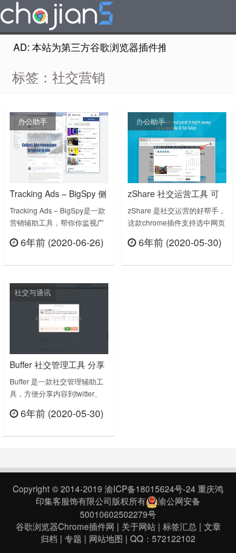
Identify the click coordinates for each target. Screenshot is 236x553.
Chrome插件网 (57, 17)
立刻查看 (86, 257)
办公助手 (32, 121)
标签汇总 (180, 526)
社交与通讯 (33, 292)
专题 (73, 538)
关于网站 (139, 526)
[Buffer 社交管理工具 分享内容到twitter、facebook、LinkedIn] (59, 317)
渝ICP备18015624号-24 (150, 489)
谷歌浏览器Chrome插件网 (65, 526)
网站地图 (106, 538)
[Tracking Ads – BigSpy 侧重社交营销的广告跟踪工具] (59, 146)
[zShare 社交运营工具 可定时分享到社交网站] (177, 146)
